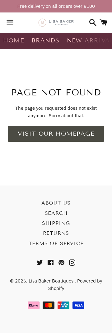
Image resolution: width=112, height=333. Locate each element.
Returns (56, 233)
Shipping (56, 223)
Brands (45, 40)
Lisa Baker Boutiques (52, 281)
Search (56, 213)
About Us (56, 203)
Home (13, 40)
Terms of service (56, 243)
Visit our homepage (56, 133)
